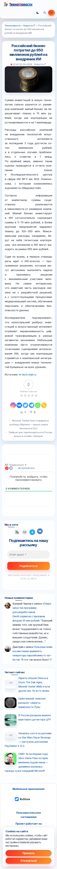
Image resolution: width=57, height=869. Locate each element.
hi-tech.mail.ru (27, 374)
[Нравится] (22, 412)
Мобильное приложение (28, 789)
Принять (28, 853)
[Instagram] (13, 405)
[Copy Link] (44, 405)
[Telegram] (31, 405)
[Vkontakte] (19, 405)
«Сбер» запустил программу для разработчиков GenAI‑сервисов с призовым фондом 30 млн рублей (32, 612)
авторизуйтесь (26, 468)
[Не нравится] (31, 412)
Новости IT (40, 64)
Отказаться (28, 860)
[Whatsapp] (38, 405)
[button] (37, 13)
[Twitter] (25, 405)
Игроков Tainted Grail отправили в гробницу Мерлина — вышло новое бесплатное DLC (29, 424)
